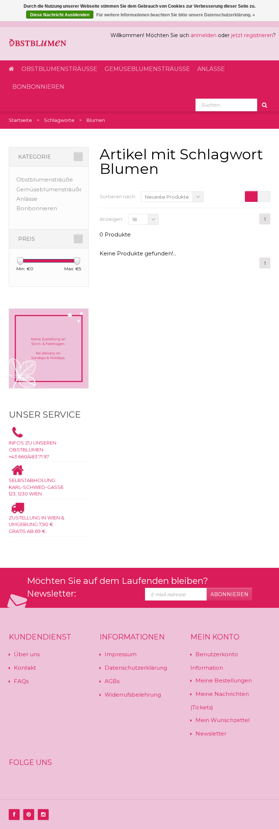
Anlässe (211, 68)
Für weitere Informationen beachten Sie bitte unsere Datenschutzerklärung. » (175, 14)
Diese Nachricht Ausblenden (59, 14)
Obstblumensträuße (59, 68)
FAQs (21, 681)
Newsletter (210, 733)
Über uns (27, 654)
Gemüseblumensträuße (147, 68)
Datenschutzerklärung (136, 667)
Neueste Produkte (167, 197)
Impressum (121, 654)
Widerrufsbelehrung (133, 694)
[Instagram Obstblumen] (43, 814)
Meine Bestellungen (223, 680)
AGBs (112, 681)
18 (134, 219)
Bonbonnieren (38, 86)
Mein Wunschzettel (222, 720)
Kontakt (25, 667)
